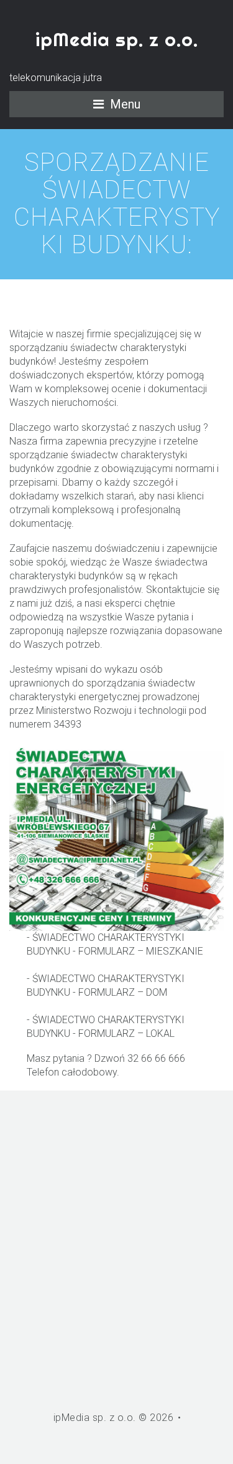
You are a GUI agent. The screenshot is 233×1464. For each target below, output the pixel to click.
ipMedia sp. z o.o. (116, 39)
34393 (67, 724)
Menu (125, 104)
